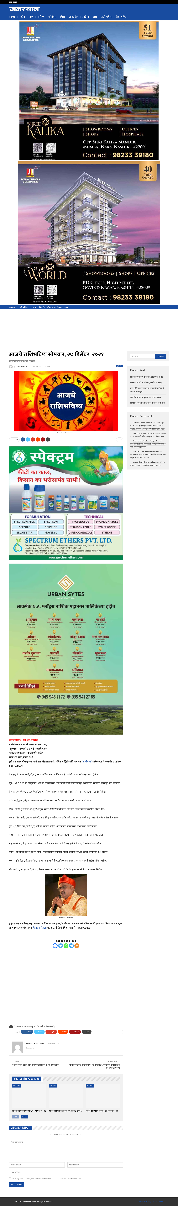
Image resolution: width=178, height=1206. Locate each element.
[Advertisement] (89, 329)
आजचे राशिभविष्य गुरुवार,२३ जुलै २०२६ (149, 465)
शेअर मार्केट (121, 17)
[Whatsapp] (66, 945)
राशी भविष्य (106, 17)
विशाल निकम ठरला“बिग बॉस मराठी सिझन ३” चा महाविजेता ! (36, 1065)
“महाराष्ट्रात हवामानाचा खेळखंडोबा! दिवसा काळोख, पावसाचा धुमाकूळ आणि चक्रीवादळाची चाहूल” (147, 427)
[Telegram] (71, 945)
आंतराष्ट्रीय (73, 17)
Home (12, 17)
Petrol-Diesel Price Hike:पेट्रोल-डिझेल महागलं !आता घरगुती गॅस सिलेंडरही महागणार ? (148, 456)
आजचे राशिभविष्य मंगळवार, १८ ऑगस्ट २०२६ (146, 377)
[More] (76, 945)
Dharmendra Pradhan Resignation (146, 440)
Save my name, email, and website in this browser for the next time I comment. (46, 1178)
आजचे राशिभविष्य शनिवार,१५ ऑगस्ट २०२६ (146, 382)
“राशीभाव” (86, 762)
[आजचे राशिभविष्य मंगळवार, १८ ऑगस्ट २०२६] (29, 1096)
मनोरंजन (52, 17)
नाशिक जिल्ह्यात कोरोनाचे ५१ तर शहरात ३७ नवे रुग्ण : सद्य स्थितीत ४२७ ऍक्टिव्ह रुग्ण (94, 1066)
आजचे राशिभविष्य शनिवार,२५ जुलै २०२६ (35, 2)
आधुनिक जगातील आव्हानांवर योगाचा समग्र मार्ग (147, 403)
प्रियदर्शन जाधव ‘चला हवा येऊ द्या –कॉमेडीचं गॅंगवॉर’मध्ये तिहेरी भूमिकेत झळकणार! (147, 445)
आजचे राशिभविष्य (45, 1026)
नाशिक (41, 17)
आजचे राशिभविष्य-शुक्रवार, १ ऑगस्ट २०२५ (150, 436)
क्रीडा (62, 17)
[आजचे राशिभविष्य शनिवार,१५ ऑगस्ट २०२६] (66, 1096)
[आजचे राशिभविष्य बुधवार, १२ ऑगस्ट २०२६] (103, 1096)
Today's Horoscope (25, 1026)
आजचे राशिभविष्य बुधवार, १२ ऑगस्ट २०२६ (145, 397)
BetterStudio (158, 1202)
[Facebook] (55, 945)
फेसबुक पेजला (40, 928)
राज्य (31, 17)
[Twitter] (60, 945)
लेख (95, 17)
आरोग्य (85, 17)
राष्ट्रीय (22, 17)
